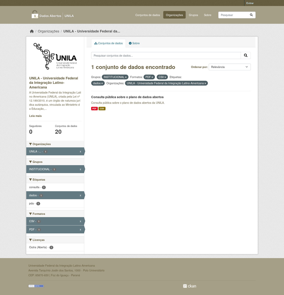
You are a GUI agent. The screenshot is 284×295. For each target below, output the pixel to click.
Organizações (174, 15)
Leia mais (35, 116)
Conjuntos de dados (147, 15)
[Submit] (251, 15)
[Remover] (126, 77)
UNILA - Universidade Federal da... (91, 31)
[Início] (32, 31)
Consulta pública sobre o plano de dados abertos (127, 97)
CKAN (189, 286)
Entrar (250, 3)
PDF (94, 108)
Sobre (207, 15)
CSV (102, 108)
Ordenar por (199, 67)
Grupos (193, 15)
